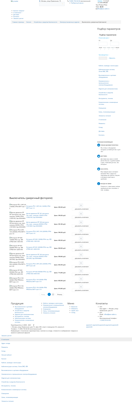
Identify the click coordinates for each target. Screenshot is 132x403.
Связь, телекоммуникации (107, 112)
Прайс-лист (75, 310)
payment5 (115, 325)
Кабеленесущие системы (23, 318)
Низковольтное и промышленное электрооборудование (106, 83)
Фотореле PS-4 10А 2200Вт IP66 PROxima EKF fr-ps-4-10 (36, 280)
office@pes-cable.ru (103, 9)
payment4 (109, 325)
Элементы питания (105, 116)
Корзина (100, 1)
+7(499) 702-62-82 (74, 1)
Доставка (101, 131)
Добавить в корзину (82, 209)
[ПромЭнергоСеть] (14, 1)
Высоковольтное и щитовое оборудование (107, 76)
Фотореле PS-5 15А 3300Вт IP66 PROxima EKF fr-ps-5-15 (36, 288)
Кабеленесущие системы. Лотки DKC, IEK (107, 70)
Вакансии (74, 307)
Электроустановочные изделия (69, 22)
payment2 (96, 325)
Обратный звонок (77, 3)
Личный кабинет (6, 355)
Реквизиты (102, 123)
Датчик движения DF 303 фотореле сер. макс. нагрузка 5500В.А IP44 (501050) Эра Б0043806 (37, 256)
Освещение (102, 108)
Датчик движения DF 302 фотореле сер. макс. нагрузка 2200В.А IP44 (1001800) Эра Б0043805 (37, 224)
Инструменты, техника (106, 98)
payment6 (89, 327)
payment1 (89, 325)
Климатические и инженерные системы (108, 103)
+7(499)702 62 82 (105, 320)
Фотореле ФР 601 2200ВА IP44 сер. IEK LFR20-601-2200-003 (39, 248)
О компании (102, 119)
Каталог (28, 22)
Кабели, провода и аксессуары (108, 66)
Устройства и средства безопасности (45, 22)
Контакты (101, 135)
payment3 (102, 325)
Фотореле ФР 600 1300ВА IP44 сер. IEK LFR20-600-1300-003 (39, 240)
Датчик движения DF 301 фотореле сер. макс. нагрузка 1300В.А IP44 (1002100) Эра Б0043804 (37, 215)
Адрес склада (5, 343)
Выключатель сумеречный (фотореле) (30, 198)
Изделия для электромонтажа (108, 89)
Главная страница (18, 22)
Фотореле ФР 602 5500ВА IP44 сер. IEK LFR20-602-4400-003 (39, 273)
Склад (101, 127)
